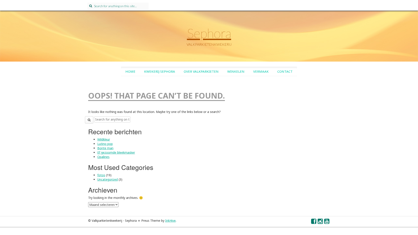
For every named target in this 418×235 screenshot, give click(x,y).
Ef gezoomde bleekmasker (116, 152)
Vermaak (261, 71)
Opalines (103, 157)
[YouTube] (327, 222)
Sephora (209, 33)
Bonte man (105, 148)
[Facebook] (314, 222)
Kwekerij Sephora (159, 71)
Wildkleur (103, 139)
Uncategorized (107, 179)
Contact (285, 71)
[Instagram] (320, 222)
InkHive (170, 220)
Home (130, 71)
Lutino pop (105, 144)
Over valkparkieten (201, 71)
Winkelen (235, 71)
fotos (101, 175)
